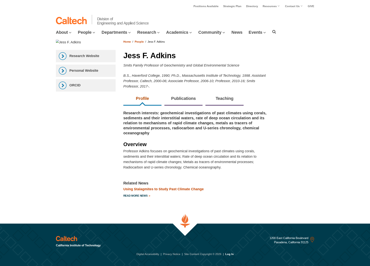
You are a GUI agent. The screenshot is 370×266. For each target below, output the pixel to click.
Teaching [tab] (224, 98)
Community (209, 32)
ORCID (74, 85)
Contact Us (292, 6)
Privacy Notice (171, 254)
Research (146, 32)
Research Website (83, 56)
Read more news (135, 195)
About (62, 32)
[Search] (274, 32)
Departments (114, 32)
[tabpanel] (218, 155)
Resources (270, 6)
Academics (177, 32)
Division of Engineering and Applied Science (123, 21)
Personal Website (83, 70)
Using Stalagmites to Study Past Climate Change (163, 189)
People (85, 32)
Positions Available (206, 6)
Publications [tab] (183, 98)
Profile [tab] (142, 98)
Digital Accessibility (147, 254)
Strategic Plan (232, 6)
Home (127, 41)
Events (255, 32)
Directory (252, 6)
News (236, 32)
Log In (229, 254)
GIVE (311, 6)
